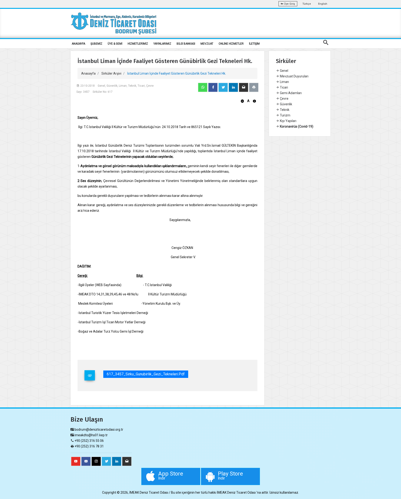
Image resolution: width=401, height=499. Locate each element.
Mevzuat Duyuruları (293, 76)
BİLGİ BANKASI (186, 43)
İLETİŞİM (254, 43)
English (322, 3)
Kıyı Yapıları (287, 121)
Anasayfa (88, 73)
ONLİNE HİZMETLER (231, 43)
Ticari (283, 87)
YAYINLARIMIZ (162, 43)
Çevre (283, 98)
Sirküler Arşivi (111, 73)
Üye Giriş (289, 3)
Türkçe (306, 3)
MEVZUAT (206, 43)
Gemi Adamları (290, 93)
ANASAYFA (78, 43)
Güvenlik (285, 104)
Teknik (284, 110)
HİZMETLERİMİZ (138, 43)
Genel (283, 71)
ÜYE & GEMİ (115, 43)
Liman (284, 82)
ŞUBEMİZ (96, 43)
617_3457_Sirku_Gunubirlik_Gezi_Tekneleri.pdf (146, 374)
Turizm (284, 115)
